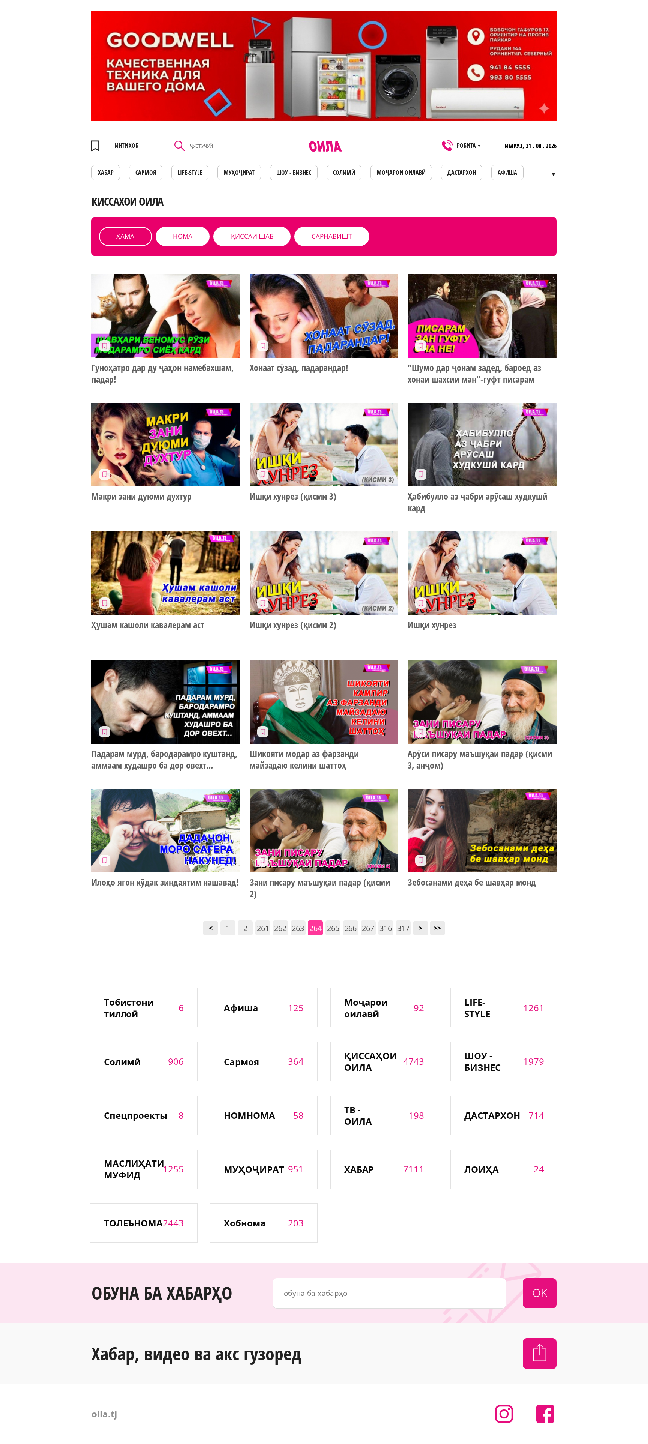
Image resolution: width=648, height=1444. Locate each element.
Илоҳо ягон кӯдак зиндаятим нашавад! (165, 882)
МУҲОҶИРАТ (239, 172)
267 (368, 928)
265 (333, 928)
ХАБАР (106, 172)
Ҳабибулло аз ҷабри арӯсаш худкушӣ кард (477, 502)
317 (403, 928)
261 (263, 928)
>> (437, 927)
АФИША (507, 172)
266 (351, 928)
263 (298, 928)
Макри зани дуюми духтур (142, 496)
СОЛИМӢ (344, 172)
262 (280, 928)
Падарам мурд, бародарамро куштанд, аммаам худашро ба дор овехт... (164, 759)
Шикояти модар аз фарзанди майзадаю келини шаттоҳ (304, 759)
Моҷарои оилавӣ (401, 172)
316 (386, 928)
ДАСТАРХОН (461, 172)
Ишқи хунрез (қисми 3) (293, 496)
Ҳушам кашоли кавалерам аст (148, 625)
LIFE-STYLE (190, 172)
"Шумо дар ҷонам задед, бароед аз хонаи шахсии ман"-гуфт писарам (474, 373)
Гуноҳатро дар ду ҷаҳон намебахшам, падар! (163, 373)
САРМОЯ (145, 172)
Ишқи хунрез (432, 625)
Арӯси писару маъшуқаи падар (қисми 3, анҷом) (480, 759)
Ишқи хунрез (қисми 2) (293, 625)
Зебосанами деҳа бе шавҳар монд (472, 882)
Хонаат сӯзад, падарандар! (299, 368)
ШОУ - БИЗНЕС (293, 172)
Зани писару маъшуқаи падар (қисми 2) (320, 888)
